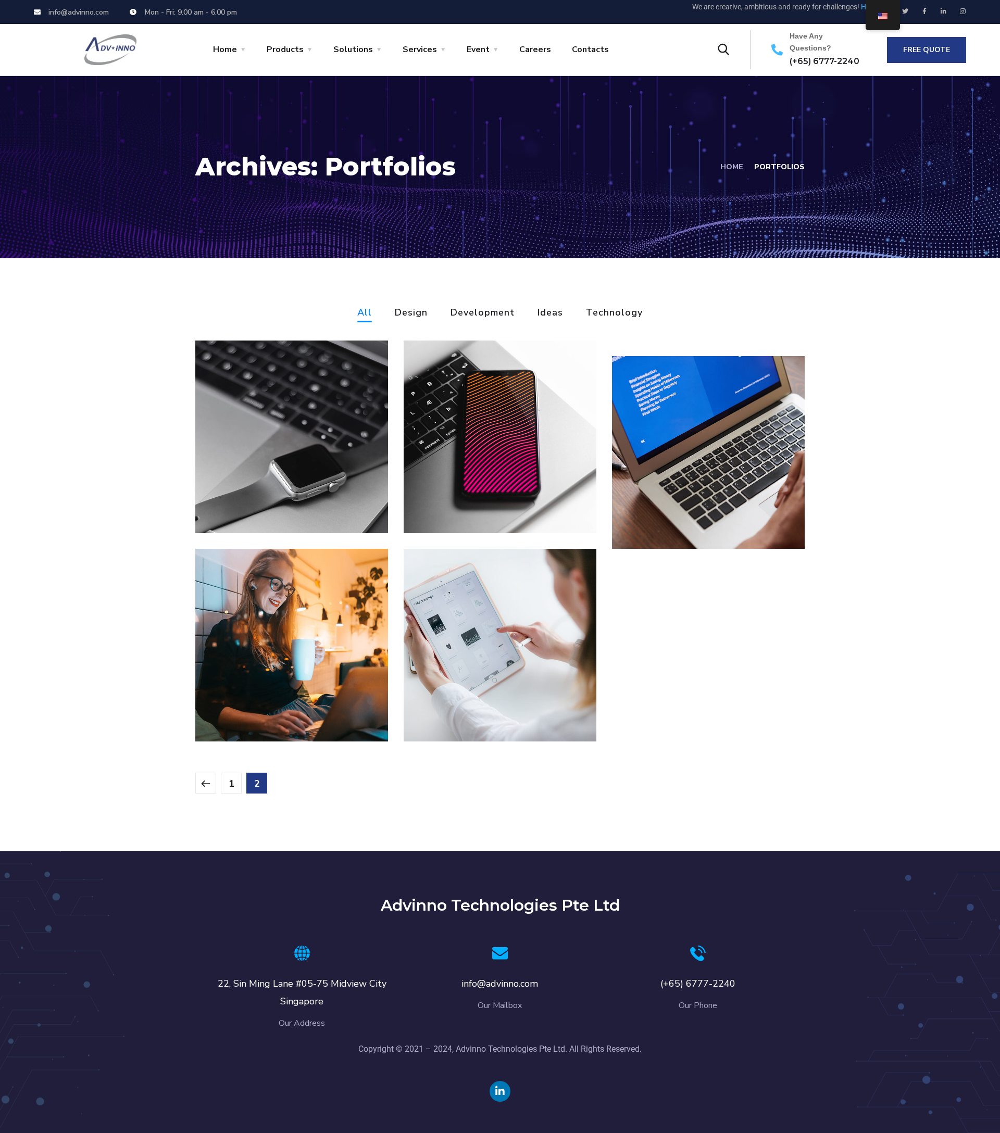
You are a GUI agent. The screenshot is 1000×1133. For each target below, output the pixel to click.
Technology (614, 313)
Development (483, 313)
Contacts (590, 49)
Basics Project (263, 492)
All (364, 313)
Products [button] (285, 49)
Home (731, 167)
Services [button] (420, 49)
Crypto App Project (488, 700)
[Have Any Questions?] (777, 50)
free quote (926, 50)
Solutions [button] (353, 49)
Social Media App (481, 492)
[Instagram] (963, 11)
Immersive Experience (707, 507)
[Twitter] (905, 11)
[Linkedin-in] (944, 11)
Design (411, 313)
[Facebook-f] (924, 11)
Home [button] (225, 49)
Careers (535, 49)
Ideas (550, 313)
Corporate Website (279, 700)
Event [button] (478, 49)
